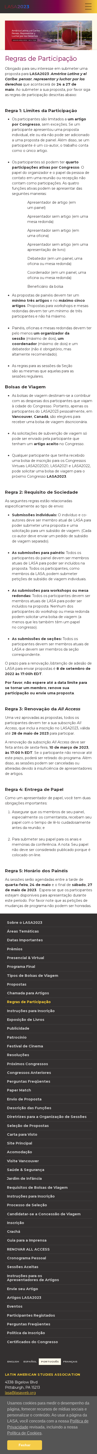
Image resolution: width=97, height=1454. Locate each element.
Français (70, 1361)
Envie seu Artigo (22, 1289)
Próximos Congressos (27, 1064)
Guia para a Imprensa (27, 1240)
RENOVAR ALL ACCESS (28, 1249)
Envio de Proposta (24, 1099)
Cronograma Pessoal (26, 1258)
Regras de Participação (29, 1002)
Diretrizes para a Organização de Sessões (47, 1116)
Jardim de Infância (24, 1178)
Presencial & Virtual (25, 958)
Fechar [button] (24, 1445)
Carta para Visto (22, 1134)
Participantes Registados (31, 1315)
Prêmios (14, 949)
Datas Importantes (25, 940)
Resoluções (18, 1055)
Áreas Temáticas (23, 931)
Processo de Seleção (27, 1205)
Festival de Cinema (25, 1046)
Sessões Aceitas (22, 1267)
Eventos (14, 1306)
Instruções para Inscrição (31, 1011)
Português (50, 1361)
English (13, 1361)
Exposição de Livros (25, 1019)
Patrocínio (17, 1037)
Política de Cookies (24, 1433)
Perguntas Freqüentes (28, 1081)
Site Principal (19, 1143)
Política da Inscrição (26, 1333)
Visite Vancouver (23, 1161)
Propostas (16, 984)
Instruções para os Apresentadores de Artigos (33, 1278)
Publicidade (18, 1028)
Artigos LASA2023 (24, 1297)
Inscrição (15, 1223)
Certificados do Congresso (32, 1342)
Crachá (13, 1231)
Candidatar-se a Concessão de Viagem (44, 1214)
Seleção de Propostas (28, 1125)
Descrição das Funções (29, 1108)
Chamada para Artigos (28, 993)
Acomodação (19, 1152)
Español (30, 1361)
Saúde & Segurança (25, 1170)
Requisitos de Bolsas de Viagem (37, 1187)
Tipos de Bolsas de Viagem (32, 975)
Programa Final (21, 966)
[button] (44, 1433)
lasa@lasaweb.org (20, 1392)
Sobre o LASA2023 (24, 922)
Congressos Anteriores (29, 1072)
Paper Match (19, 1090)
